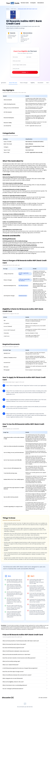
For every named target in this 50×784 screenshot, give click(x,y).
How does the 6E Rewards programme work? (13, 647)
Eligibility (33, 82)
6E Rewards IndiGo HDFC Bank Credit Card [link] (27, 9)
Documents (40, 82)
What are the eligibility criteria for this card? (13, 681)
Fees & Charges (24, 82)
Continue (24, 72)
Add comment (43, 697)
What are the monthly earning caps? (11, 661)
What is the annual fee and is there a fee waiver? (14, 644)
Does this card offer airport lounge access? (13, 671)
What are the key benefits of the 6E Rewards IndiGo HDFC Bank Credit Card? (21, 640)
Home (7, 9)
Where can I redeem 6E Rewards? (10, 664)
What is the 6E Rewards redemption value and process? (16, 651)
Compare (33, 3)
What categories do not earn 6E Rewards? (13, 678)
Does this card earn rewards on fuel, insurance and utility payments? (19, 658)
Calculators (40, 3)
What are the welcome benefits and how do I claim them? (16, 654)
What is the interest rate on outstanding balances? (15, 685)
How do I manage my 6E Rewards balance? (13, 688)
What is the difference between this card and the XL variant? (17, 675)
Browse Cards (25, 3)
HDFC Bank (13, 9)
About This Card (13, 82)
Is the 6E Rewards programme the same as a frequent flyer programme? (20, 668)
